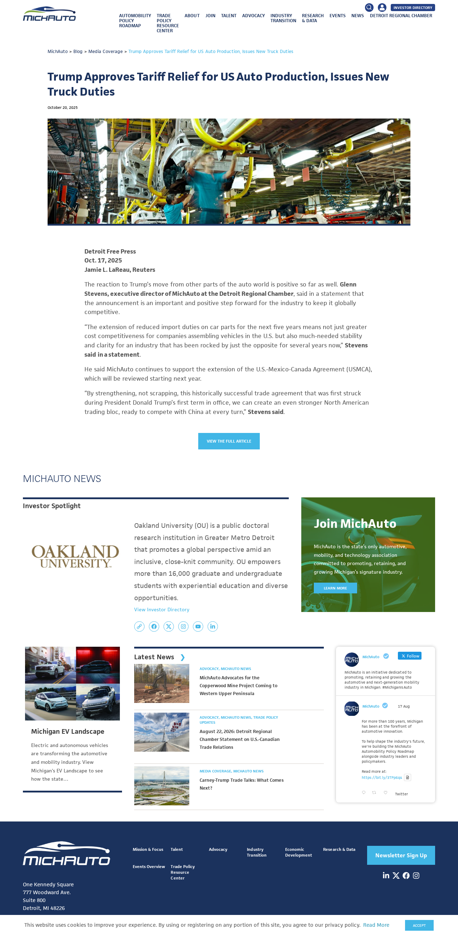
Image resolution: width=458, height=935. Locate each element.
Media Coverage (216, 770)
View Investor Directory (161, 609)
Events (338, 16)
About (192, 16)
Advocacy (253, 16)
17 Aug (404, 706)
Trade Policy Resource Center (168, 23)
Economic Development (298, 852)
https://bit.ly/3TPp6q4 (382, 777)
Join (210, 16)
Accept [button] (419, 925)
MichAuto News (236, 668)
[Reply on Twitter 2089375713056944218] (365, 793)
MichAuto (370, 706)
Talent (229, 16)
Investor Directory (413, 7)
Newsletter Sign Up (401, 855)
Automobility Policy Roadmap (135, 21)
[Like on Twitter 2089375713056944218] (387, 793)
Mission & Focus (148, 849)
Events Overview (149, 866)
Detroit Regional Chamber (401, 16)
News (357, 16)
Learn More (335, 588)
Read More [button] (376, 925)
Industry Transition (283, 18)
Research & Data (313, 18)
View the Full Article (229, 441)
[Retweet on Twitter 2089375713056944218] (376, 793)
